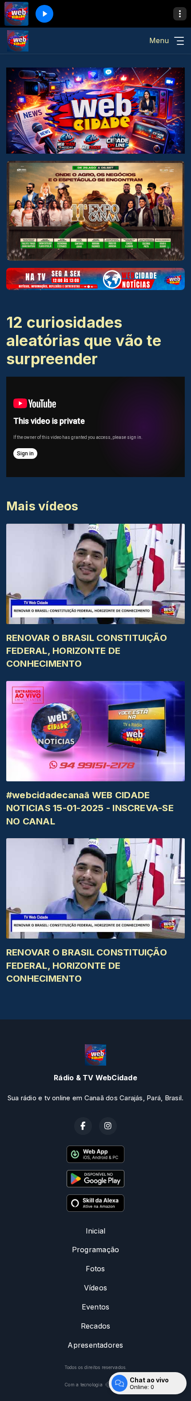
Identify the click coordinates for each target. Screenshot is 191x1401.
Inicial (96, 1230)
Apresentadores (95, 1345)
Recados (96, 1325)
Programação (95, 1249)
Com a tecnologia (83, 1384)
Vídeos (95, 1287)
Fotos (95, 1268)
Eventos (96, 1306)
